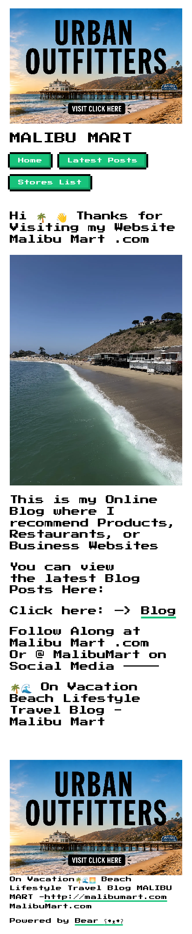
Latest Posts (103, 160)
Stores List (50, 182)
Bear (99, 921)
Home (30, 160)
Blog (158, 611)
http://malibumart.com (106, 897)
